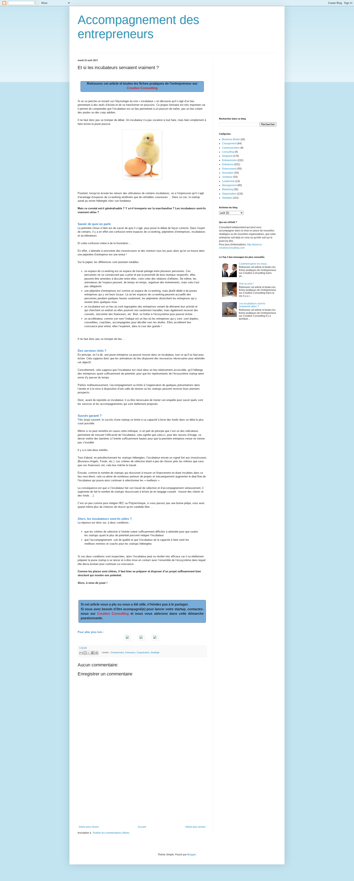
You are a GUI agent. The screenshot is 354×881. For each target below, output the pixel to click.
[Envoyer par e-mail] (81, 653)
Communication (231, 147)
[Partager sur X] (89, 653)
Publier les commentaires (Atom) (111, 832)
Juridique (227, 176)
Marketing (227, 189)
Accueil (142, 826)
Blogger (191, 854)
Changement (229, 143)
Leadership (228, 181)
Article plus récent (89, 826)
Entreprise (130, 652)
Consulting (228, 151)
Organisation (143, 652)
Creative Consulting (142, 88)
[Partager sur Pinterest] (97, 653)
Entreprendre (117, 652)
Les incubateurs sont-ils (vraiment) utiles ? (252, 305)
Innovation (228, 172)
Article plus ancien (195, 826)
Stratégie (155, 652)
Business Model (231, 139)
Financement (229, 168)
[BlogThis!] (85, 653)
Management (229, 185)
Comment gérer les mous (253, 263)
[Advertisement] (142, 794)
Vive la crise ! (246, 283)
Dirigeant (227, 156)
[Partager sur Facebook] (93, 653)
